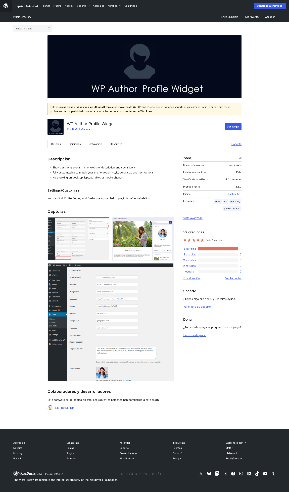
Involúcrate (179, 442)
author (218, 201)
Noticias (17, 447)
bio (225, 201)
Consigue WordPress (269, 5)
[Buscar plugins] (48, 28)
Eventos (177, 447)
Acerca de (19, 442)
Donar (177, 453)
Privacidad (19, 458)
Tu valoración (191, 278)
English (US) (235, 194)
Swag (177, 458)
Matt (230, 447)
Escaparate (73, 442)
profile (227, 208)
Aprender (125, 442)
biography (235, 201)
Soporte (236, 144)
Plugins (70, 453)
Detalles (56, 144)
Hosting (17, 453)
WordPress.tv (128, 458)
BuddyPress (234, 458)
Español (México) (54, 474)
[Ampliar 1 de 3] (104, 221)
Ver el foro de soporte (197, 306)
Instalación (95, 144)
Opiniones (75, 144)
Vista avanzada (193, 218)
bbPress (232, 453)
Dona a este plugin (194, 335)
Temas (70, 447)
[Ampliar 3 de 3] (169, 268)
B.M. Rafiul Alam (82, 129)
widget (236, 208)
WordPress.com (236, 442)
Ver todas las (233, 278)
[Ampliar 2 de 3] (169, 221)
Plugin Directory (22, 16)
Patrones (72, 458)
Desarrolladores (128, 453)
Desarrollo (116, 144)
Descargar (233, 126)
